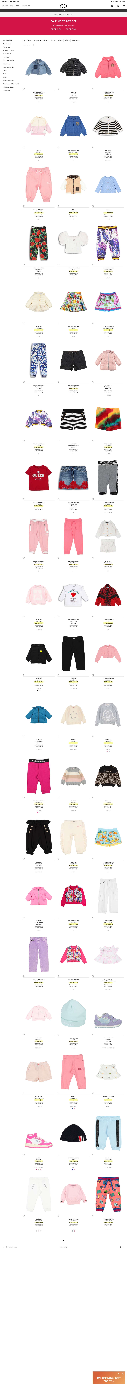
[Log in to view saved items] (118, 6)
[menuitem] (5, 5)
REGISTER (115, 1)
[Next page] (114, 1247)
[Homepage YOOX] (63, 6)
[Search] (112, 6)
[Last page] (122, 1247)
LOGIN (122, 2)
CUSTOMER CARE (14, 1)
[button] (12, 44)
